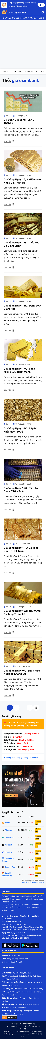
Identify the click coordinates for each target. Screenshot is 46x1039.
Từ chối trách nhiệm (31, 1026)
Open (41, 5)
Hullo (21, 1014)
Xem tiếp (7, 141)
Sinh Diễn (36, 976)
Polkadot (8, 845)
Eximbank (28, 982)
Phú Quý (27, 973)
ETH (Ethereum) (33, 1004)
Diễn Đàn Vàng (28, 746)
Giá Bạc (34, 18)
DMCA (4, 1017)
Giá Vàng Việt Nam (31, 734)
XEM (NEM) (21, 1007)
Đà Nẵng (5, 992)
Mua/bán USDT (38, 837)
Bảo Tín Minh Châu (9, 976)
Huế (21, 989)
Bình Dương (14, 995)
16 (31, 707)
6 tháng (5, 1001)
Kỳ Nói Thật (17, 737)
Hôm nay (22, 998)
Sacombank (37, 982)
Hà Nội (26, 989)
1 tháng (35, 998)
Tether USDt (9, 837)
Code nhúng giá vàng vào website (26, 1011)
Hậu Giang (37, 992)
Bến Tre (29, 992)
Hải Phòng (13, 992)
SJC (12, 973)
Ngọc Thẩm (6, 979)
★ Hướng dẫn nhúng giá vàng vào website (21, 758)
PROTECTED (12, 1017)
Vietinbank (6, 985)
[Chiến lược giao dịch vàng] (23, 786)
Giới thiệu (14, 1024)
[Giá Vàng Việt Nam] (14, 12)
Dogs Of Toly (9, 867)
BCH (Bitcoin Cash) (9, 1007)
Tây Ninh (5, 995)
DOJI (21, 973)
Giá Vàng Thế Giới (20, 18)
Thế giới (15, 979)
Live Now (14, 1014)
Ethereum (8, 830)
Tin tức (9, 115)
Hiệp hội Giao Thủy (24, 976)
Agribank (14, 985)
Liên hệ (23, 1029)
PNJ (17, 973)
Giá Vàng (6, 18)
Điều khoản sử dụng (14, 1026)
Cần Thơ (21, 992)
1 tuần (29, 998)
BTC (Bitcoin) (21, 1004)
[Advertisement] (23, 44)
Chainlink (8, 852)
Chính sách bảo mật (27, 1024)
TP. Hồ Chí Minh (36, 989)
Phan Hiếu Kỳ (22, 743)
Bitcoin (7, 823)
